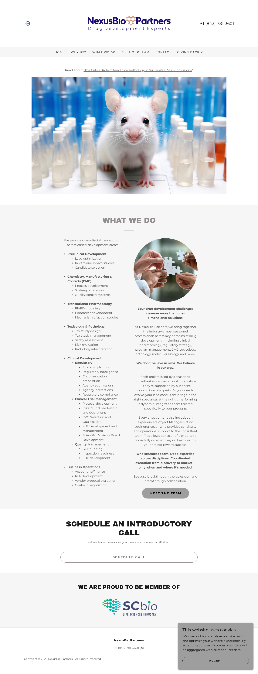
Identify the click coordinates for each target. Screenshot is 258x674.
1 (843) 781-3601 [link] (218, 23)
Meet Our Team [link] (135, 52)
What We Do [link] (104, 52)
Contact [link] (163, 52)
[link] (28, 23)
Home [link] (60, 52)
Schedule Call (129, 557)
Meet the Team (166, 493)
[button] (190, 52)
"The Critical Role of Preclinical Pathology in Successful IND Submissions (137, 70)
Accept (215, 660)
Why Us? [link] (78, 52)
